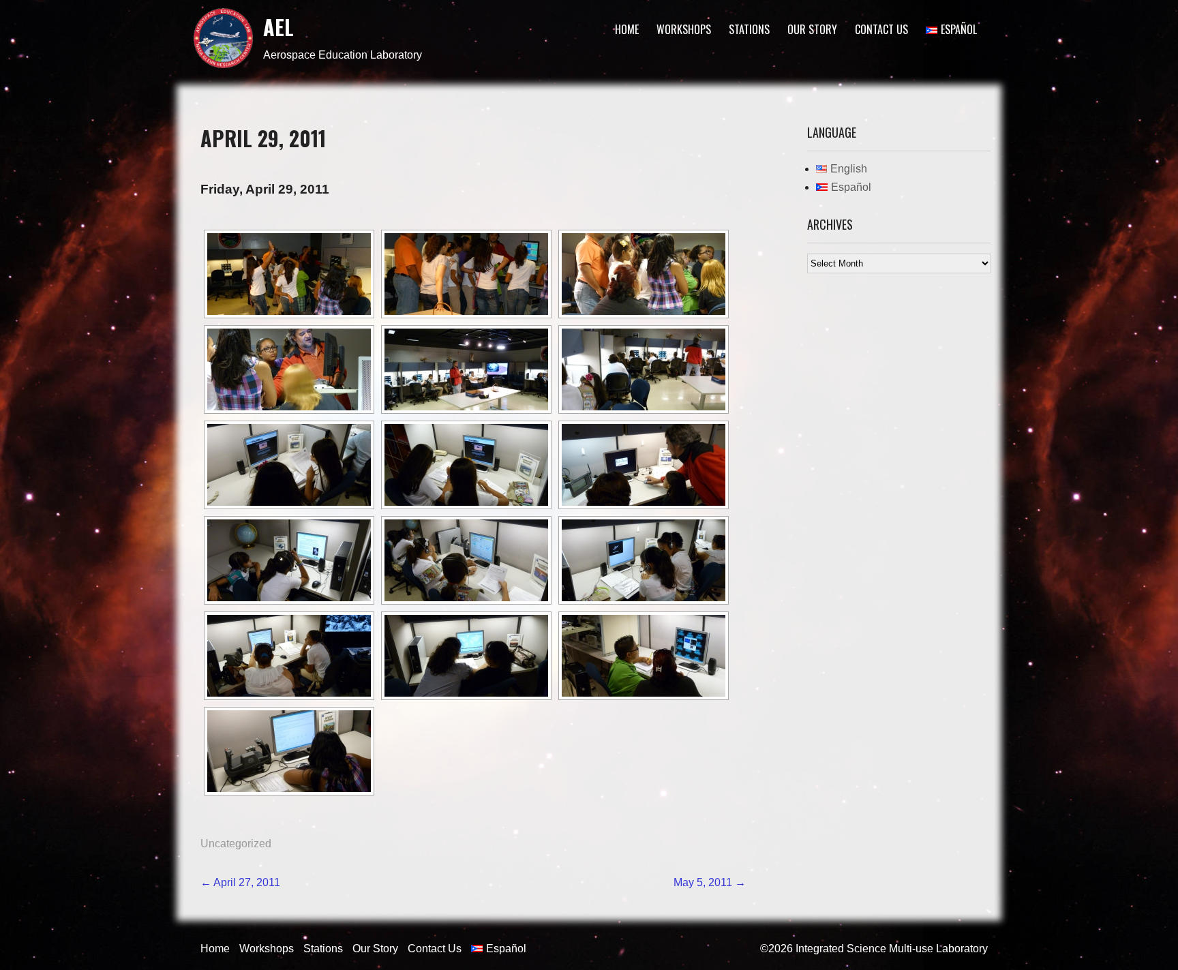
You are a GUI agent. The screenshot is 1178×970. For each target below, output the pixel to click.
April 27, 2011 (240, 882)
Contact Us (881, 29)
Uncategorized (235, 843)
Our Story (812, 29)
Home (627, 29)
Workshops (683, 29)
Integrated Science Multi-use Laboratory (892, 948)
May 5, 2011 (710, 882)
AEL (278, 27)
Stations (749, 29)
